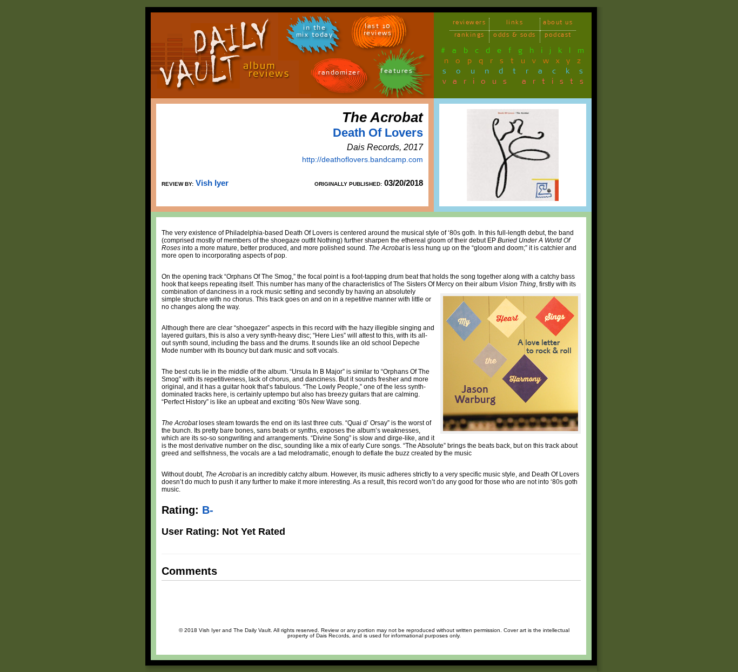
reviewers (469, 24)
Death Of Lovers (378, 132)
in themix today (314, 33)
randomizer (339, 74)
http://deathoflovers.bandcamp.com (362, 159)
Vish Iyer (212, 182)
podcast (558, 36)
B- (207, 510)
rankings (469, 36)
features (396, 72)
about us (558, 24)
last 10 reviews (378, 31)
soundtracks (517, 73)
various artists (516, 83)
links (515, 24)
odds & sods (514, 36)
